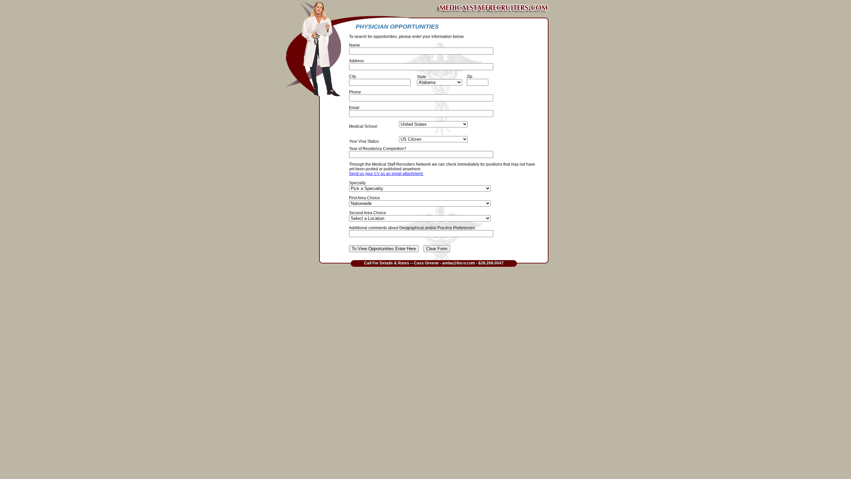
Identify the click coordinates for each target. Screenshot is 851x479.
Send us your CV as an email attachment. (386, 173)
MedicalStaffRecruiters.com (433, 8)
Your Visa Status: (364, 141)
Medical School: (363, 126)
